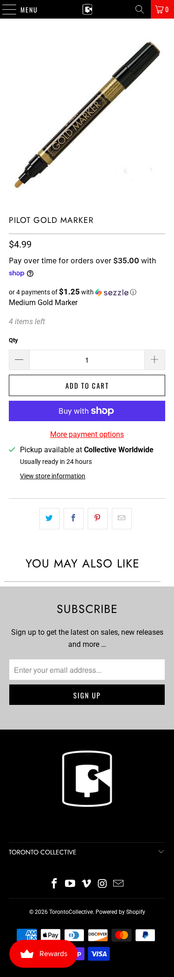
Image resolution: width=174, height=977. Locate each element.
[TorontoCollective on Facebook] (54, 884)
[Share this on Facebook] (74, 518)
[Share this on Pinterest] (98, 518)
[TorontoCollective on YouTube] (70, 884)
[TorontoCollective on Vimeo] (87, 884)
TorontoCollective (71, 912)
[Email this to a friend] (122, 518)
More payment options (87, 434)
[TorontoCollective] (87, 9)
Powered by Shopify (120, 912)
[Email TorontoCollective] (119, 884)
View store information (52, 476)
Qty (13, 340)
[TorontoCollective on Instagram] (103, 884)
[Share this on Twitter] (49, 518)
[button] (87, 292)
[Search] (139, 9)
